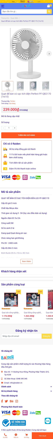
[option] (26, 53)
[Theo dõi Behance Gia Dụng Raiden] (11, 401)
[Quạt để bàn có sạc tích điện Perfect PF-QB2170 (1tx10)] (26, 53)
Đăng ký (46, 336)
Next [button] (49, 53)
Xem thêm (26, 261)
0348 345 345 (21, 379)
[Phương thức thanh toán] (21, 177)
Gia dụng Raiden (24, 430)
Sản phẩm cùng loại (13, 284)
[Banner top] (26, 1)
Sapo (44, 430)
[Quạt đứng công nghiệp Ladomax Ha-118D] (33, 300)
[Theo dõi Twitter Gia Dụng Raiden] (6, 401)
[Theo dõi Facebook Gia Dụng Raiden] (2, 401)
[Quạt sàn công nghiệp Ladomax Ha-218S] (11, 300)
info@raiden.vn (16, 383)
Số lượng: (5, 122)
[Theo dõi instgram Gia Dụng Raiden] (16, 401)
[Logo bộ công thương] (13, 423)
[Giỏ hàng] (48, 6)
